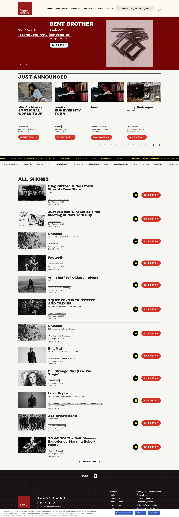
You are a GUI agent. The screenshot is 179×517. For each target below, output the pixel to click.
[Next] (27, 64)
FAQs (100, 8)
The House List (88, 8)
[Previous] (20, 64)
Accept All (154, 512)
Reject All (140, 512)
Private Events (61, 8)
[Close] (176, 513)
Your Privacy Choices (150, 508)
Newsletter (75, 8)
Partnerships (115, 505)
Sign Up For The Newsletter (50, 498)
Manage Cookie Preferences (124, 512)
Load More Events (89, 462)
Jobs (112, 508)
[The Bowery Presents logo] (25, 8)
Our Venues (48, 8)
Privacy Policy (142, 495)
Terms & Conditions (144, 498)
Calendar (109, 8)
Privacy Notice (73, 515)
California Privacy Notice (146, 505)
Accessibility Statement (146, 502)
